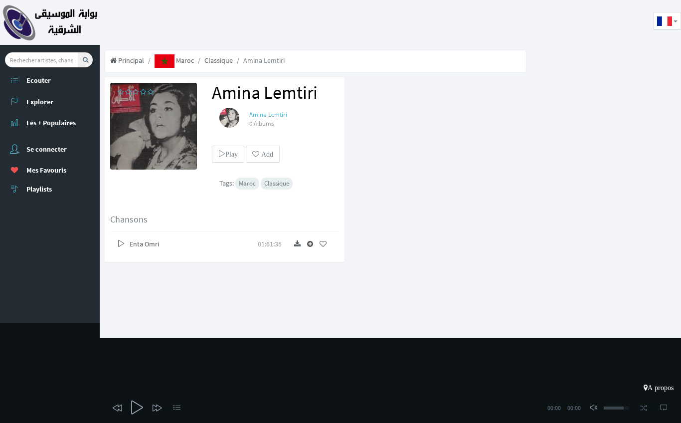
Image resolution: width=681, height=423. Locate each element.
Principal (130, 60)
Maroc (184, 60)
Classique (218, 60)
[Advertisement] (281, 22)
